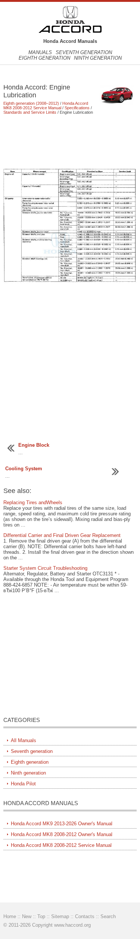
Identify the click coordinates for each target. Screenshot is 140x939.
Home (9, 916)
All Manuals (23, 740)
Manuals (40, 52)
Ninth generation (98, 58)
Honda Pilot (23, 783)
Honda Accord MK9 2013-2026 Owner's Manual (61, 823)
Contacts (84, 916)
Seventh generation (84, 52)
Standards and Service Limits (29, 112)
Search (108, 916)
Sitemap (60, 916)
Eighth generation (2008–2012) (31, 103)
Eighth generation (44, 58)
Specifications (77, 108)
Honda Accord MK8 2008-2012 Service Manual (45, 105)
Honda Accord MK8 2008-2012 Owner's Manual (61, 834)
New (26, 916)
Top (41, 916)
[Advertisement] (69, 141)
